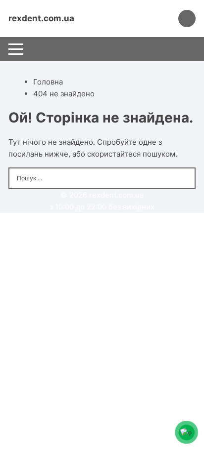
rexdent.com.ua (41, 18)
